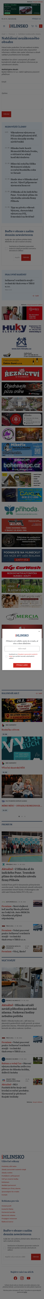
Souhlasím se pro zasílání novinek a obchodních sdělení (23, 656)
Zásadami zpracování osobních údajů (23, 655)
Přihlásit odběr (22, 665)
